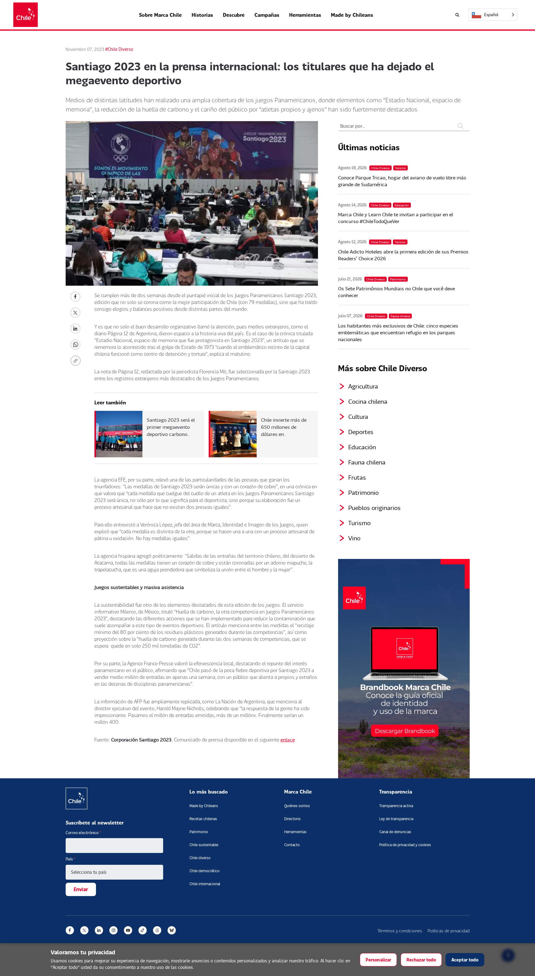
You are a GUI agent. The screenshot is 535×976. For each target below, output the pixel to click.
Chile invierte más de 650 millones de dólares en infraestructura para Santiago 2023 (284, 434)
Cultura (358, 416)
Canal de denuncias (395, 831)
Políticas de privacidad (449, 930)
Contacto (292, 844)
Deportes (360, 431)
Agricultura (363, 386)
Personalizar (378, 959)
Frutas (357, 477)
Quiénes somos (297, 805)
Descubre (234, 15)
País (71, 858)
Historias (202, 15)
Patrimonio (363, 492)
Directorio (292, 818)
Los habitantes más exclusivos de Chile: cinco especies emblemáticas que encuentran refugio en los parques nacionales (398, 332)
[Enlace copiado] (77, 361)
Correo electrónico (83, 832)
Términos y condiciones (399, 930)
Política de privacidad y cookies (405, 844)
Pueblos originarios (374, 507)
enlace (288, 739)
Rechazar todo (421, 959)
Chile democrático (204, 870)
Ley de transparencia (396, 818)
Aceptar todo (464, 959)
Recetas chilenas (203, 818)
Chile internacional (204, 883)
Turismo (359, 522)
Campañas (266, 15)
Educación (362, 447)
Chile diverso (200, 857)
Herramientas (305, 15)
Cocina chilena (367, 401)
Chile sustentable (203, 844)
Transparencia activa (396, 805)
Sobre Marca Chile (160, 15)
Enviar (81, 889)
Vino (354, 538)
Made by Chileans (352, 15)
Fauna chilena (366, 462)
